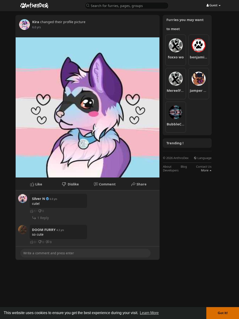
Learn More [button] (149, 313)
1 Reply (42, 218)
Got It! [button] (223, 313)
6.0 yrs (36, 27)
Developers (171, 170)
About (167, 166)
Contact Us (203, 166)
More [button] (205, 170)
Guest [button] (213, 5)
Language (204, 158)
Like (38, 184)
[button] (126, 5)
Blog (184, 166)
